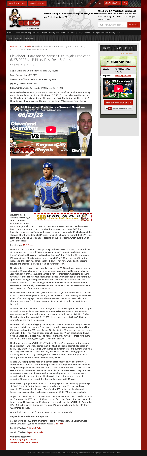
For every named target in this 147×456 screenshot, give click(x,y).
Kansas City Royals (19, 439)
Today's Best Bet (37, 3)
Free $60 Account (17, 3)
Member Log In (112, 3)
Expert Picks (33, 32)
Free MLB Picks (34, 428)
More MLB (29, 38)
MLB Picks (26, 46)
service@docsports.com (67, 3)
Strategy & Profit (99, 32)
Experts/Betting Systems (52, 32)
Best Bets (70, 32)
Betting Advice (115, 32)
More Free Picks (126, 53)
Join (125, 3)
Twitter (33, 439)
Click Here (58, 423)
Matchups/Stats (15, 38)
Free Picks (20, 32)
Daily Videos (83, 32)
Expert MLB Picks (35, 432)
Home (10, 32)
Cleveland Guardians (20, 442)
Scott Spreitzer (123, 75)
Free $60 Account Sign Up (118, 102)
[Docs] (24, 18)
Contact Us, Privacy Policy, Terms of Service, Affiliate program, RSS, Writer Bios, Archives (91, 452)
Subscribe (133, 24)
